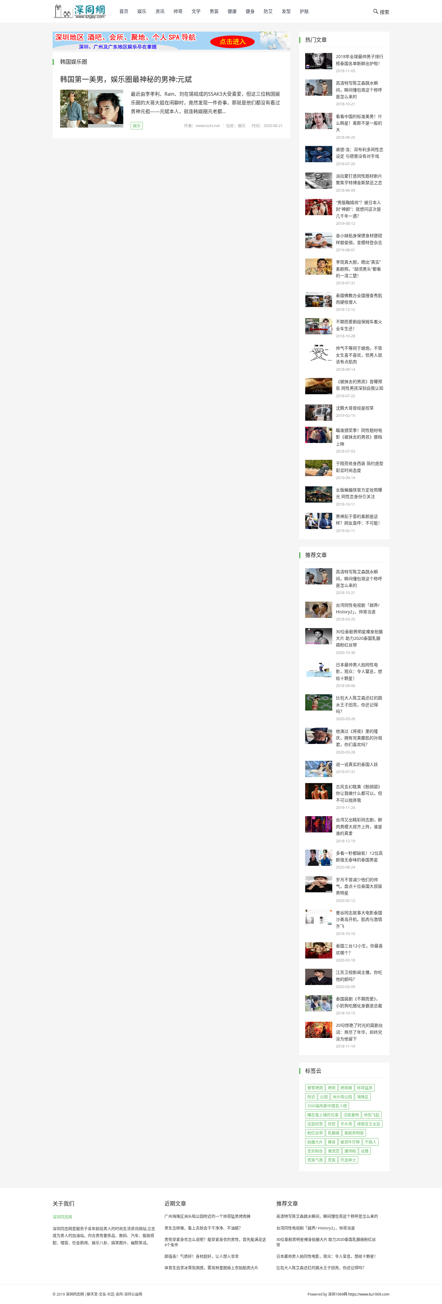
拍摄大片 (315, 1141)
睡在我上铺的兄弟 (323, 1114)
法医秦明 (351, 1114)
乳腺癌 (333, 1132)
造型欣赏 (315, 1123)
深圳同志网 (62, 1216)
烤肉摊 (346, 1087)
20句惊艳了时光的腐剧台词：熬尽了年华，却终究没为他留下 (359, 1032)
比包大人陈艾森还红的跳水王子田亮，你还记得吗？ (359, 704)
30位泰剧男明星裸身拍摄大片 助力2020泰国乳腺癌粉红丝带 (359, 638)
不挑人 (370, 1141)
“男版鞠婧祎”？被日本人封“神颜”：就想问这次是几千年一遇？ (358, 209)
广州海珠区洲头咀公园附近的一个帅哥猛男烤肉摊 (207, 1216)
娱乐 (141, 11)
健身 (250, 11)
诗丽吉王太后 (368, 1123)
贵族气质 (315, 1160)
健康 (232, 11)
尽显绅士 (348, 1160)
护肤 (304, 11)
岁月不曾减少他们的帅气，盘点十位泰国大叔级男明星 (359, 886)
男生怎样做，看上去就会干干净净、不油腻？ (203, 1228)
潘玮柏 (350, 1151)
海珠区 (363, 1096)
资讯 (159, 11)
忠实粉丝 (315, 1151)
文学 (196, 11)
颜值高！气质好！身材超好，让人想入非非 (201, 1256)
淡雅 (365, 1151)
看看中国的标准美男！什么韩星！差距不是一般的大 (359, 123)
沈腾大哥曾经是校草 (355, 408)
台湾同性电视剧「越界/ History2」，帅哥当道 (315, 1228)
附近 (311, 1096)
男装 (214, 11)
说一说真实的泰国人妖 (357, 764)
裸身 (332, 1141)
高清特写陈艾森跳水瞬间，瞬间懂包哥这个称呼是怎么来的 (359, 89)
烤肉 (332, 1087)
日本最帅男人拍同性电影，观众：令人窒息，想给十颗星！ (359, 671)
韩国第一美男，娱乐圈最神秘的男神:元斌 (126, 79)
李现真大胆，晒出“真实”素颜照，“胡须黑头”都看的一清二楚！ (358, 268)
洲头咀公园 (342, 1096)
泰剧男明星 (354, 1132)
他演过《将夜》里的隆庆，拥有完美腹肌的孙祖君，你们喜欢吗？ (359, 738)
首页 (123, 11)
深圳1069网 (337, 1294)
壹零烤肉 (315, 1087)
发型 (286, 11)
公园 (324, 1096)
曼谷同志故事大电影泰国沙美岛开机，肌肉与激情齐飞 (359, 919)
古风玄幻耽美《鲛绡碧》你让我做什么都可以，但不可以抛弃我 (359, 793)
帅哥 (178, 11)
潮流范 (333, 1151)
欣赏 (332, 1123)
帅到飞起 (371, 1114)
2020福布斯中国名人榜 (327, 1105)
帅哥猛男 (365, 1087)
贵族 (332, 1160)
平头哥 (346, 1123)
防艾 (268, 11)
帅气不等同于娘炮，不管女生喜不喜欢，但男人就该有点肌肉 (359, 354)
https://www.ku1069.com (368, 1294)
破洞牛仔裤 (350, 1141)
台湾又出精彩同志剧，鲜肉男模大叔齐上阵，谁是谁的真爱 (359, 826)
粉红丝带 (315, 1132)
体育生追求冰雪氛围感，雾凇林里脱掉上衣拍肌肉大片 (211, 1267)
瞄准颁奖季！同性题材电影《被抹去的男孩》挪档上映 (359, 437)
